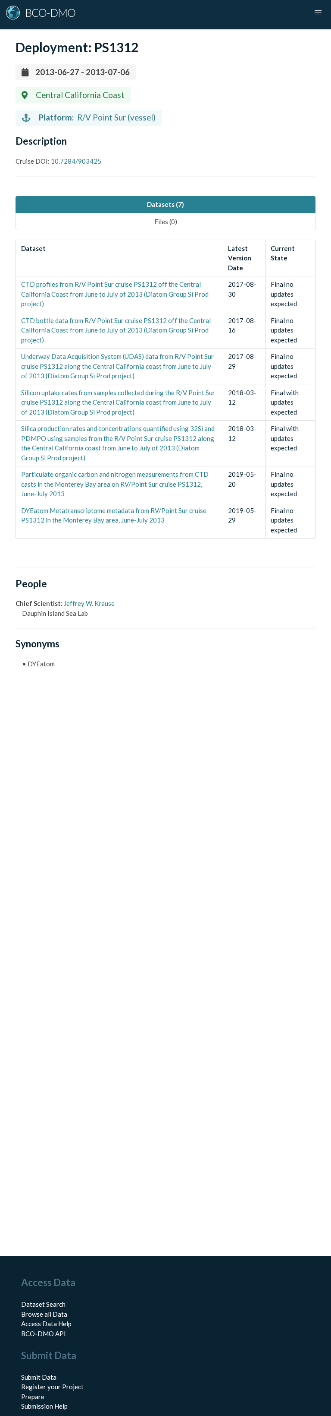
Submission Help (44, 1406)
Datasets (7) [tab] (165, 204)
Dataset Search (43, 1304)
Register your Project (52, 1387)
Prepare (32, 1396)
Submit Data (38, 1377)
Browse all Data (44, 1314)
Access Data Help (46, 1323)
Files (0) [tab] (165, 221)
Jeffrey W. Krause (89, 603)
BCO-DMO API (43, 1333)
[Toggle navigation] (318, 13)
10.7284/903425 (75, 161)
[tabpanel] (165, 389)
